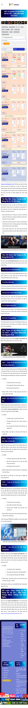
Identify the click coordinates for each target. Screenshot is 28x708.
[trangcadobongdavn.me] (14, 4)
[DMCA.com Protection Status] (6, 680)
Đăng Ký (6, 668)
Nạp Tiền (6, 672)
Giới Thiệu (23, 630)
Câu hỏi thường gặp (23, 655)
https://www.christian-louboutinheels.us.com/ (11, 613)
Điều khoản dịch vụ (22, 634)
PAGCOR (22, 275)
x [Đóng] (2, 693)
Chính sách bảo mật (23, 640)
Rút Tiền (5, 675)
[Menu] (2, 4)
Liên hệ (5, 677)
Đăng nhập (6, 670)
